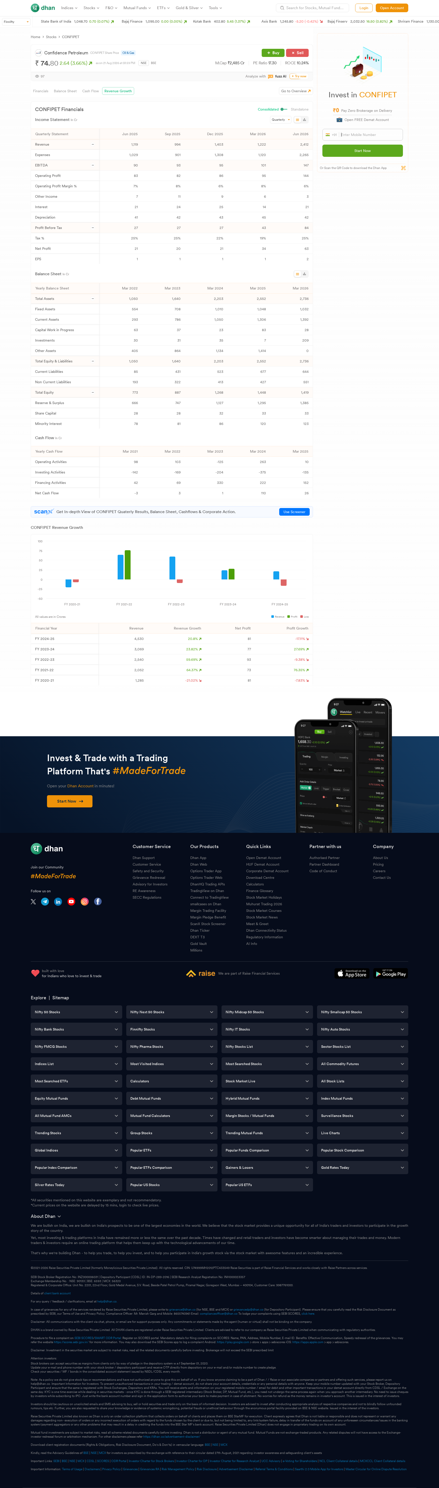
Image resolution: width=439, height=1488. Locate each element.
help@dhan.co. (107, 1301)
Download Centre (260, 878)
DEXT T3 (197, 937)
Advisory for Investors (150, 884)
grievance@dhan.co (182, 1309)
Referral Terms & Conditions (274, 1469)
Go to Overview (294, 91)
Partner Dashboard (324, 864)
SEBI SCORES (83, 1338)
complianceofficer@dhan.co (219, 1313)
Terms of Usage (72, 1469)
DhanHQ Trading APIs (207, 884)
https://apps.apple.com (307, 1342)
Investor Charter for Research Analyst (234, 1461)
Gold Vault (198, 944)
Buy (275, 52)
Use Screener (294, 512)
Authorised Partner (324, 858)
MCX (224, 1445)
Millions (196, 950)
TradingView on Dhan (207, 891)
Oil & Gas (128, 53)
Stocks (51, 37)
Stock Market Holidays (264, 897)
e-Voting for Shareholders (300, 1461)
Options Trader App (206, 871)
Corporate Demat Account (267, 871)
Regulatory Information (264, 937)
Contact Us (382, 878)
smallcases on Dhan (205, 904)
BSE (153, 63)
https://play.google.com (233, 1342)
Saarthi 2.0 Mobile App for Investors (319, 1469)
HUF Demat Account (262, 864)
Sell (300, 52)
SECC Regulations (147, 897)
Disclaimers (92, 1469)
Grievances (130, 1469)
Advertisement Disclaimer (236, 1469)
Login (363, 8)
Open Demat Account (263, 858)
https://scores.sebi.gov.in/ (71, 1342)
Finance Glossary (259, 891)
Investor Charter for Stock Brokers (151, 1461)
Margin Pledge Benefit (208, 917)
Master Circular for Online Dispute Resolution (376, 1469)
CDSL (91, 1461)
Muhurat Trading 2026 (264, 904)
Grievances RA (149, 1469)
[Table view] (297, 120)
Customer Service (147, 864)
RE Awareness (144, 891)
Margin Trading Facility (208, 911)
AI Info (251, 944)
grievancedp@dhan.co (248, 1309)
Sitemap (60, 997)
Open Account (392, 8)
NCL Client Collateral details (338, 1461)
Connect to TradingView (209, 897)
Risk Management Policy (178, 1469)
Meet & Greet (257, 924)
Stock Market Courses (263, 911)
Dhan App (198, 858)
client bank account (57, 1293)
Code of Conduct (323, 871)
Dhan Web (198, 864)
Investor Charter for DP (191, 1461)
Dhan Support (144, 858)
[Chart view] (304, 120)
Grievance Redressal (149, 878)
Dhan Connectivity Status (266, 930)
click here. (308, 1313)
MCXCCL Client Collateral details (382, 1461)
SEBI (56, 1461)
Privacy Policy (111, 1469)
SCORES (103, 1461)
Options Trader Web (206, 878)
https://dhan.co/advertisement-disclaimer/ (171, 1436)
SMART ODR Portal (108, 1338)
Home (35, 37)
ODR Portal (119, 1461)
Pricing (378, 864)
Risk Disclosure (207, 1469)
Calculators (255, 884)
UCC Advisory (270, 1461)
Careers (379, 871)
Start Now (362, 151)
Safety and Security (148, 871)
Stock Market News (262, 917)
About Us (380, 858)
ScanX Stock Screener (208, 924)
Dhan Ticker (200, 930)
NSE (144, 63)
